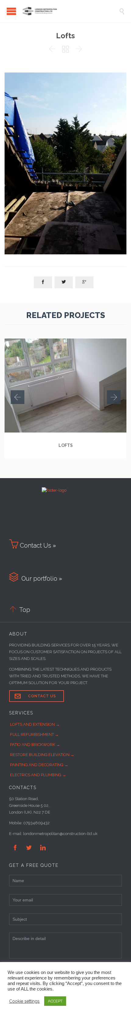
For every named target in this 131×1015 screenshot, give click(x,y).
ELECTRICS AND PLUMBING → (38, 775)
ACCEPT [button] (55, 1001)
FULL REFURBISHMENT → (34, 734)
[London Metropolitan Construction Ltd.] (70, 11)
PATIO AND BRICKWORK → (35, 744)
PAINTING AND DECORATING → (39, 764)
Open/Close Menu (11, 11)
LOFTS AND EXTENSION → (35, 724)
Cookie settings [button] (24, 1001)
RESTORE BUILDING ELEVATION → (42, 754)
